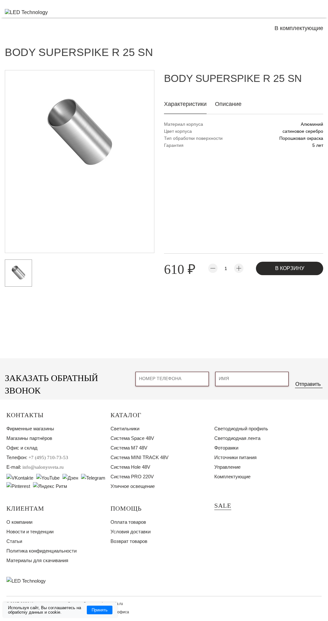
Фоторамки (226, 447)
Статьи (14, 541)
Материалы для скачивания (37, 560)
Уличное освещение (133, 486)
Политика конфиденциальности (41, 550)
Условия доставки (131, 531)
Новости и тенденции (29, 531)
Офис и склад (21, 447)
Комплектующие (232, 476)
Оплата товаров (128, 522)
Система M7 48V (129, 447)
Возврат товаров (129, 541)
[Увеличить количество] (238, 268)
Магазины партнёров (29, 438)
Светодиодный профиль (241, 428)
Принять (100, 610)
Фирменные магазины (30, 428)
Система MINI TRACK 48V (139, 457)
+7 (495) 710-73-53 (48, 457)
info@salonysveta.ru (43, 467)
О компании (19, 522)
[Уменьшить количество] (212, 268)
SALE (222, 505)
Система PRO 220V (132, 476)
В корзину (289, 268)
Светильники (125, 428)
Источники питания (235, 457)
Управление (227, 467)
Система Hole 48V (130, 467)
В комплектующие (299, 28)
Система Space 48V (132, 438)
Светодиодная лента (237, 438)
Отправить (308, 384)
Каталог (126, 414)
